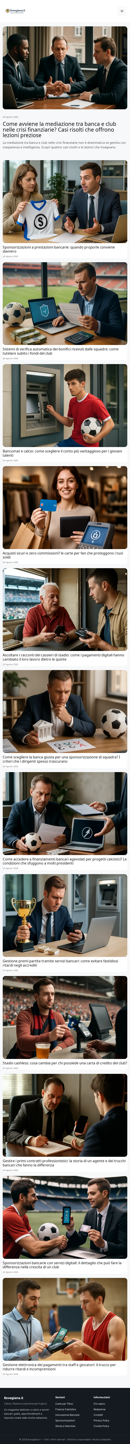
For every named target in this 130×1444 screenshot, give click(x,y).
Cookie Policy (101, 1426)
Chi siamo (99, 1403)
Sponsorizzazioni (65, 1420)
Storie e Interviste (65, 1426)
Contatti (98, 1414)
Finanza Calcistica (65, 1409)
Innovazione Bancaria (67, 1414)
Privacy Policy (101, 1420)
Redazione (99, 1409)
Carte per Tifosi (64, 1403)
